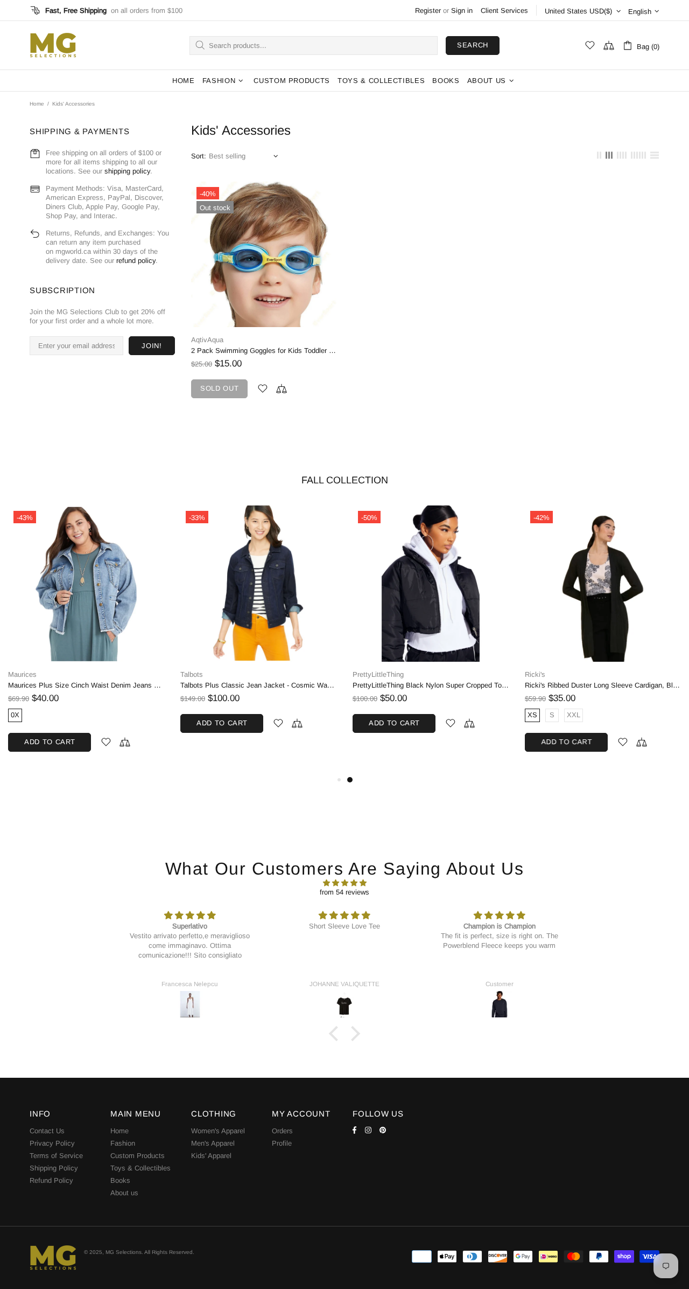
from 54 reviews (344, 892)
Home (37, 104)
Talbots (191, 674)
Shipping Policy (54, 1168)
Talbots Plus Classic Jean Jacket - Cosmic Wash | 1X (258, 685)
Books (120, 1180)
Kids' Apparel (211, 1156)
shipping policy (127, 171)
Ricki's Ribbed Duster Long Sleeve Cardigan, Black (603, 685)
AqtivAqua (207, 340)
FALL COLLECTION (344, 480)
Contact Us (47, 1131)
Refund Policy (51, 1180)
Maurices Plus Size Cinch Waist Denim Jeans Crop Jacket (86, 685)
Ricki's (535, 674)
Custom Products (137, 1156)
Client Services (504, 10)
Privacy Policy (52, 1143)
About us (124, 1193)
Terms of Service (56, 1156)
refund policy (136, 261)
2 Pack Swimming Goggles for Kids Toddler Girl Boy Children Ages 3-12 (263, 350)
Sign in (462, 10)
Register (428, 10)
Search (472, 45)
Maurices (22, 674)
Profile (282, 1143)
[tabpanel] (430, 629)
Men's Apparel (213, 1143)
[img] (344, 883)
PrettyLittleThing (378, 674)
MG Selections (53, 45)
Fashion (122, 1143)
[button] (336, 1033)
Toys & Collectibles (140, 1168)
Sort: (198, 156)
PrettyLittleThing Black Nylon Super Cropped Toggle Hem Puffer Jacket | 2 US (431, 685)
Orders (282, 1131)
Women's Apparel (218, 1131)
